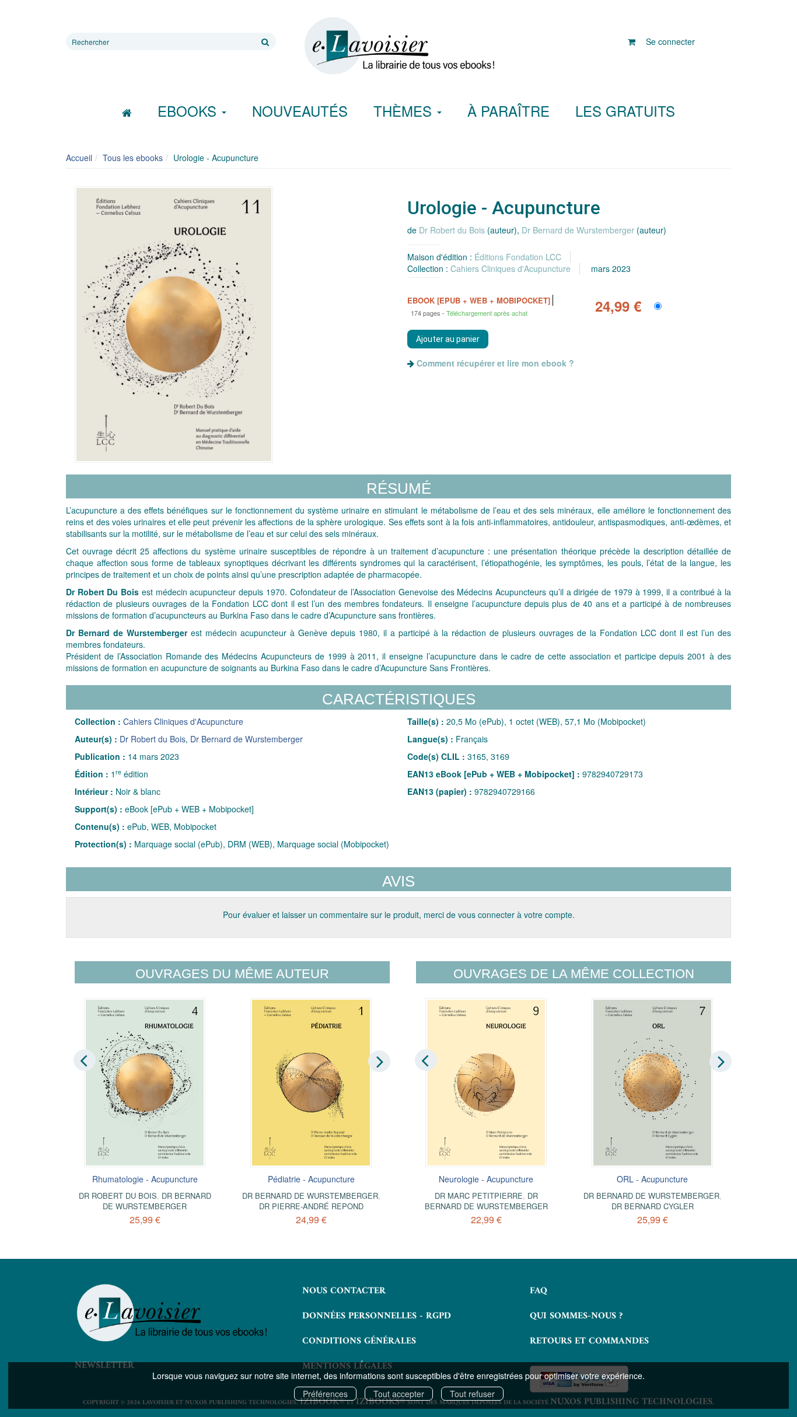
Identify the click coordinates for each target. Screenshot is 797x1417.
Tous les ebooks (133, 157)
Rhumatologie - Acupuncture (145, 1179)
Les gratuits (625, 110)
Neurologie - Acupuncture (486, 1179)
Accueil (79, 157)
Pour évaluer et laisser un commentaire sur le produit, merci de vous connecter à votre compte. (399, 914)
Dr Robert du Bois (452, 230)
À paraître (508, 110)
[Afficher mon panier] (631, 41)
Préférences (325, 1393)
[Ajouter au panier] (447, 339)
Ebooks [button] (189, 110)
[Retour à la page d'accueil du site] (398, 46)
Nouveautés (300, 110)
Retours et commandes (589, 1341)
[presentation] (85, 1060)
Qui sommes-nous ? (576, 1316)
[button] (174, 324)
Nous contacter (344, 1291)
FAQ (538, 1291)
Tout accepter (398, 1393)
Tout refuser (472, 1393)
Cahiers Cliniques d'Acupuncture (510, 268)
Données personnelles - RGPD (376, 1316)
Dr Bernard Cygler (652, 1206)
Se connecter (670, 41)
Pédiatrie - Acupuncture (311, 1179)
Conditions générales (359, 1341)
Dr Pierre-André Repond (311, 1206)
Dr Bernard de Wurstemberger (578, 230)
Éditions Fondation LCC (517, 257)
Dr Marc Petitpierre (479, 1195)
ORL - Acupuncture (652, 1179)
